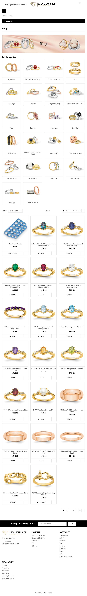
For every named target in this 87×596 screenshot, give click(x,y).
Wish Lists (5, 573)
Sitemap (35, 546)
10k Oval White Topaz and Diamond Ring (72, 286)
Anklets (62, 538)
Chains (62, 543)
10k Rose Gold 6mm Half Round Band (71, 411)
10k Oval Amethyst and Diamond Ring (15, 369)
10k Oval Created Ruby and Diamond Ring (43, 286)
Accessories (64, 535)
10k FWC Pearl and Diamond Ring (43, 410)
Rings (61, 551)
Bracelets (63, 540)
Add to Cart (12, 253)
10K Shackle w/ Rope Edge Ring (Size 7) (43, 493)
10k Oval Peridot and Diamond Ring (72, 369)
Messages (5, 568)
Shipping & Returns (38, 538)
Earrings (62, 546)
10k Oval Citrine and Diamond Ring (43, 368)
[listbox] (15, 211)
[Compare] (78, 4)
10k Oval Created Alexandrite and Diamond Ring (43, 244)
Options (41, 253)
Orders (4, 565)
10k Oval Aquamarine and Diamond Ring (43, 327)
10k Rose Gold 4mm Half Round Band (43, 452)
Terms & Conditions (38, 535)
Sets (61, 554)
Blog (33, 543)
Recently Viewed (7, 576)
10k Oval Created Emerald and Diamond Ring (15, 286)
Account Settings (8, 578)
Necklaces (63, 548)
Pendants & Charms (66, 556)
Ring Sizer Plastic (15, 244)
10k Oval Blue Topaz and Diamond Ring (72, 327)
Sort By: (4, 211)
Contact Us (35, 540)
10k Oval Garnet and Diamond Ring (15, 410)
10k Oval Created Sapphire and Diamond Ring (72, 244)
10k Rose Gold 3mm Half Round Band (71, 452)
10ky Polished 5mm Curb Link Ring (15, 493)
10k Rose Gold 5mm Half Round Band (15, 452)
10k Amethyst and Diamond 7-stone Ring (15, 327)
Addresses (5, 570)
